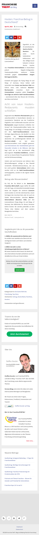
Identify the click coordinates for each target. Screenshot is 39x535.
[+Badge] (16, 502)
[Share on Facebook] (11, 37)
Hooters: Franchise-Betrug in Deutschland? (19, 21)
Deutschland (21, 297)
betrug (15, 297)
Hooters (7, 299)
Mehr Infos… (30, 441)
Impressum (20, 527)
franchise (29, 297)
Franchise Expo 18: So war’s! (13, 485)
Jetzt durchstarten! (19, 334)
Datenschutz (19, 529)
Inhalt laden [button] (19, 270)
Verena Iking (19, 26)
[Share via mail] (20, 37)
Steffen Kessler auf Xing (22, 406)
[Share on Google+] (15, 37)
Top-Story (15, 294)
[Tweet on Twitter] (7, 37)
